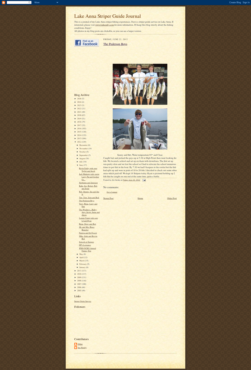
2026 (79, 98)
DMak (80, 344)
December (83, 145)
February (83, 264)
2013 (79, 138)
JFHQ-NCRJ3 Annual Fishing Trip (87, 249)
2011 (79, 270)
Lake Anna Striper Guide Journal (107, 15)
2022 (79, 108)
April (81, 257)
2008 (79, 280)
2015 (79, 131)
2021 (79, 112)
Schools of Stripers (86, 242)
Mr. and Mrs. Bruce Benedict (86, 228)
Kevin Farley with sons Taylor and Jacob (88, 169)
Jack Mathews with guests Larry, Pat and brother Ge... (89, 177)
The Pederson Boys (86, 200)
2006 (79, 287)
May (81, 254)
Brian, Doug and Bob (87, 224)
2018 (79, 121)
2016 (79, 128)
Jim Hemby (82, 347)
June (81, 165)
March (82, 260)
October (82, 151)
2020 (79, 115)
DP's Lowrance (85, 245)
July (81, 161)
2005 (79, 290)
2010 (79, 274)
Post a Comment (112, 192)
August (82, 158)
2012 (79, 141)
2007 (79, 284)
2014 (79, 135)
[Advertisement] (84, 69)
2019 (79, 118)
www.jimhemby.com (104, 24)
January (82, 267)
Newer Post (108, 198)
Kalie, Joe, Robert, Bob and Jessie (88, 187)
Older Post (172, 198)
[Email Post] (144, 180)
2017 (79, 125)
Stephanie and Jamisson (88, 182)
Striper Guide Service (82, 301)
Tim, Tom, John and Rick (89, 197)
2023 (79, 105)
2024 (79, 102)
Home (140, 198)
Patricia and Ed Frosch (88, 233)
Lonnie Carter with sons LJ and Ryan (88, 219)
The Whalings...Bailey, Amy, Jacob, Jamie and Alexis (89, 212)
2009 (79, 277)
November (83, 148)
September (83, 155)
